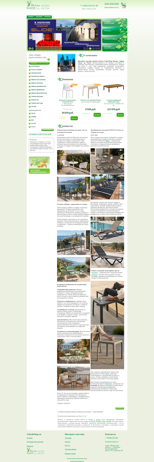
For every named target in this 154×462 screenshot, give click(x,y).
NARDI (98, 421)
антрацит (94, 272)
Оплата (67, 442)
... (35, 150)
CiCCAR (33, 123)
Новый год (35, 99)
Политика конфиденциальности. (77, 461)
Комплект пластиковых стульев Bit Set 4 (67, 101)
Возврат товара (70, 453)
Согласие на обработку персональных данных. (77, 458)
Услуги (67, 445)
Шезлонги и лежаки (37, 76)
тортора (94, 275)
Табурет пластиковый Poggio (90, 100)
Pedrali (104, 421)
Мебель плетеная (37, 83)
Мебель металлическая (39, 93)
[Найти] (48, 59)
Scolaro (109, 421)
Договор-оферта (70, 449)
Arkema (33, 116)
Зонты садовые (36, 69)
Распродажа (35, 66)
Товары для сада (37, 103)
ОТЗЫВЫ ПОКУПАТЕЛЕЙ (40, 134)
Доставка (68, 438)
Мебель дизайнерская (38, 86)
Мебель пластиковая (38, 79)
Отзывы (29, 438)
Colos (33, 126)
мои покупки (112, 4)
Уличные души (36, 73)
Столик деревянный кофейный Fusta (113, 101)
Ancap (33, 113)
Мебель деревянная (38, 89)
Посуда (33, 106)
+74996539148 (111, 438)
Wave (108, 141)
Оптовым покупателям (35, 442)
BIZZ (32, 120)
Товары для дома (37, 96)
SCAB (93, 421)
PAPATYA (108, 384)
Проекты (30, 446)
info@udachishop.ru (112, 442)
